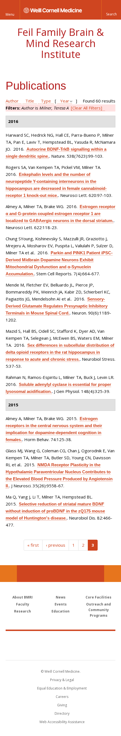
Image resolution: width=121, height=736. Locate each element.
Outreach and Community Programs (98, 610)
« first (33, 545)
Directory (62, 713)
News (61, 597)
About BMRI (22, 597)
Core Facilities (98, 597)
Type (46, 101)
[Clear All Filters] (86, 108)
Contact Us (112, 573)
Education (60, 611)
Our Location (8, 573)
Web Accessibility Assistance (62, 721)
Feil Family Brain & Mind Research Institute (60, 43)
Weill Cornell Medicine (60, 639)
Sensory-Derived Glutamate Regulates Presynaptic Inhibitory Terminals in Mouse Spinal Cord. (56, 306)
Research (22, 611)
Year (64, 101)
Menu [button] (10, 14)
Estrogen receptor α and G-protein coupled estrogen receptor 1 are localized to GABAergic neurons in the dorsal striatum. (60, 213)
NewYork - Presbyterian (60, 651)
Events (61, 604)
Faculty (22, 604)
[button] (111, 10)
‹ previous (55, 545)
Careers (62, 696)
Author (12, 101)
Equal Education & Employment (62, 688)
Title (29, 101)
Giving (62, 705)
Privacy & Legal (62, 679)
